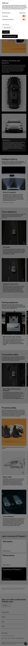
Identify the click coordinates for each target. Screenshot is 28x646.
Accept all (6, 32)
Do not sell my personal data (10, 36)
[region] (14, 19)
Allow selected (7, 27)
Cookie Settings (5, 24)
